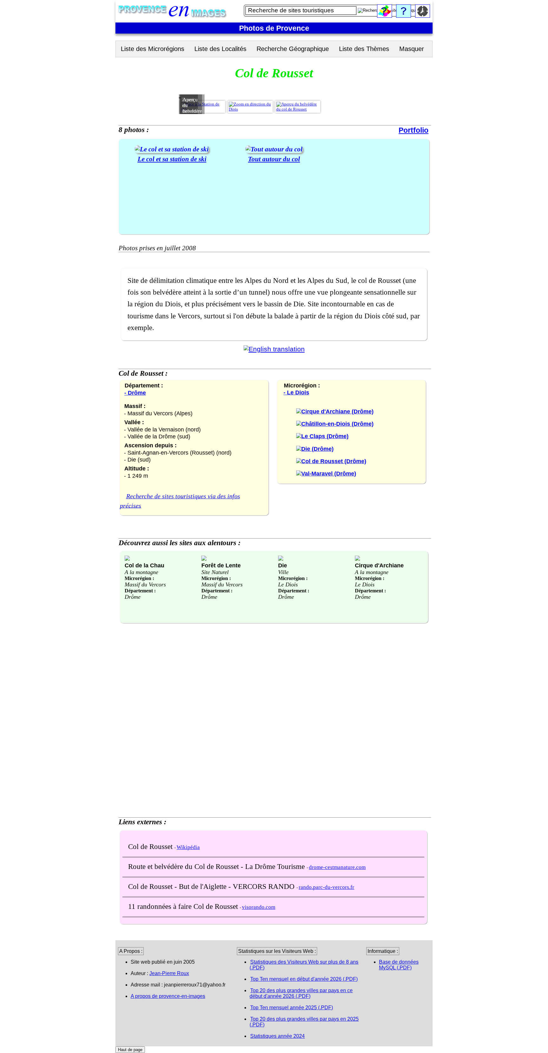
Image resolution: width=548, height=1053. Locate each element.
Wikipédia (188, 847)
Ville (283, 572)
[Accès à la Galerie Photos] (172, 149)
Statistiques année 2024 (277, 1036)
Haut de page (130, 1049)
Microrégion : (139, 578)
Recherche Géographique (293, 48)
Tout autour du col (274, 159)
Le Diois (288, 584)
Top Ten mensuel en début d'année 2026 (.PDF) (304, 979)
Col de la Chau (144, 565)
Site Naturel (215, 572)
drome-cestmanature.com (337, 867)
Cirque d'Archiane (379, 565)
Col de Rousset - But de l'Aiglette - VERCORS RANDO (212, 886)
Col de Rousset (151, 846)
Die (282, 565)
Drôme (132, 597)
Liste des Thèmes (364, 48)
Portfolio (413, 130)
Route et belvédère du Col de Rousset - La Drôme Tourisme (217, 866)
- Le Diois (296, 392)
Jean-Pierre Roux (169, 973)
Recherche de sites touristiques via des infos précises (180, 501)
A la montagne (141, 572)
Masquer (411, 48)
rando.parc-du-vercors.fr (326, 887)
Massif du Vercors (145, 584)
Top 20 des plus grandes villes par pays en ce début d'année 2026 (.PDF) (301, 993)
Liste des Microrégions (152, 48)
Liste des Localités (220, 48)
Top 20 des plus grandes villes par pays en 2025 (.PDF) (304, 1021)
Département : (140, 590)
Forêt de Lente (221, 565)
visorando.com (258, 907)
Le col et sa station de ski (172, 159)
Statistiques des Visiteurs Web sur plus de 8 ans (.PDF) (304, 964)
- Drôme (135, 392)
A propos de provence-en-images (168, 996)
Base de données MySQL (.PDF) (399, 964)
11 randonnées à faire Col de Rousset (184, 906)
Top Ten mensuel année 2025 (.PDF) (291, 1007)
